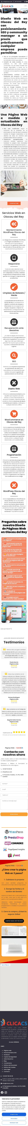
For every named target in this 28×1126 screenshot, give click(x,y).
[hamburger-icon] (25, 6)
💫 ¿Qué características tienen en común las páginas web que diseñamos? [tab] (13, 560)
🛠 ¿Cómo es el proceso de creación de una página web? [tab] (12, 550)
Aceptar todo (14, 1114)
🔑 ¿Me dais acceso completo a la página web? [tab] (13, 587)
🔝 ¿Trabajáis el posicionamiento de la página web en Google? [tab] (13, 592)
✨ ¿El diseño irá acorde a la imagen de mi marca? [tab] (12, 582)
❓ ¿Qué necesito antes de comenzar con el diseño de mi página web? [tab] (12, 545)
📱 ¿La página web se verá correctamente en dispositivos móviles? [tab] (12, 577)
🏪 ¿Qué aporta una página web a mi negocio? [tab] (14, 539)
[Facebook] (2, 1092)
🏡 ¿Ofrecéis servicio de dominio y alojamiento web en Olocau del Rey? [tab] (12, 571)
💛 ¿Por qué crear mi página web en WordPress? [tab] (12, 555)
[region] (14, 1111)
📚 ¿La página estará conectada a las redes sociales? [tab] (13, 598)
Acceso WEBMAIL (14, 1042)
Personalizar (14, 1118)
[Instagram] (5, 1092)
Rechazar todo (14, 1122)
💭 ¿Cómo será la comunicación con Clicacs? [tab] (14, 565)
